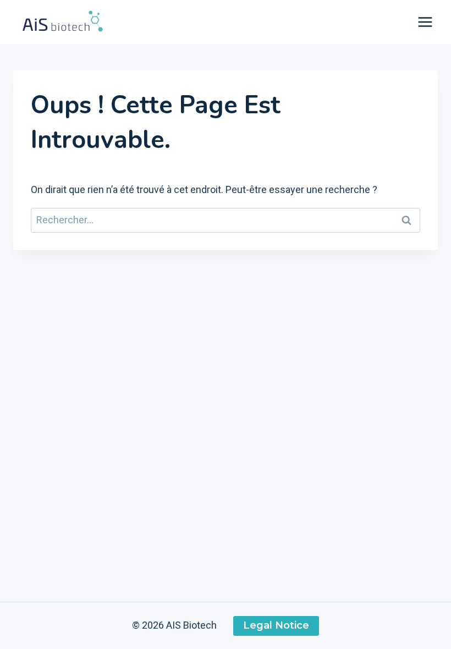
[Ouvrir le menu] (425, 21)
